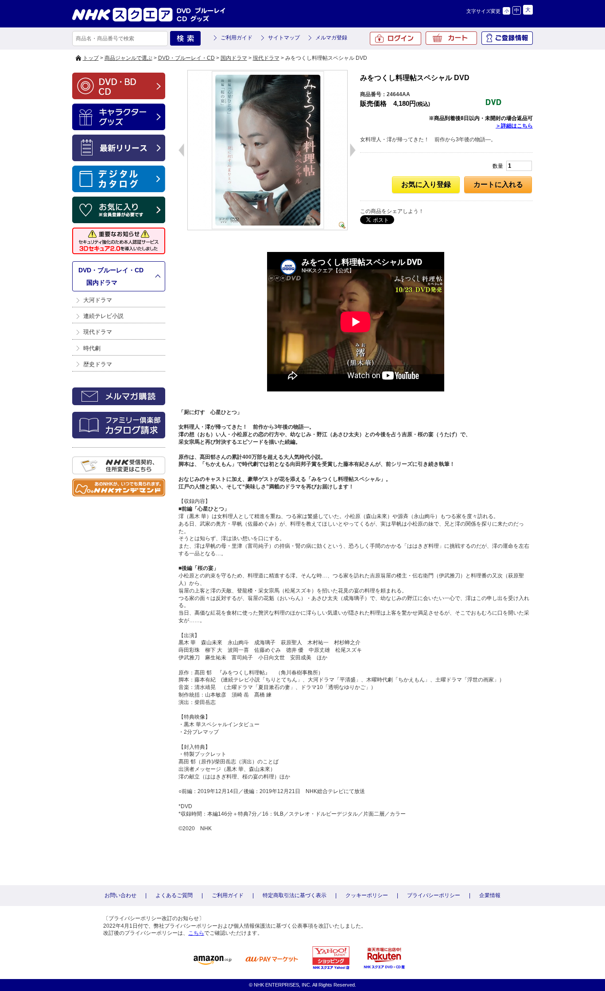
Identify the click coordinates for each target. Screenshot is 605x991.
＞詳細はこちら (514, 126)
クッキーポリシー (366, 895)
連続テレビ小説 (103, 316)
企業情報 (489, 895)
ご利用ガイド (236, 38)
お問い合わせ (120, 895)
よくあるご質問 (174, 895)
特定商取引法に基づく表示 (294, 895)
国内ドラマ (234, 58)
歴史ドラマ (97, 364)
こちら (196, 933)
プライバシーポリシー (433, 895)
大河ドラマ (97, 300)
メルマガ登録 (331, 38)
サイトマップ (284, 38)
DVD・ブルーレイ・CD (186, 58)
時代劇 (92, 348)
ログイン (395, 38)
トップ (91, 58)
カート (451, 38)
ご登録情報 (507, 38)
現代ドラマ (266, 58)
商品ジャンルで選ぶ (128, 58)
